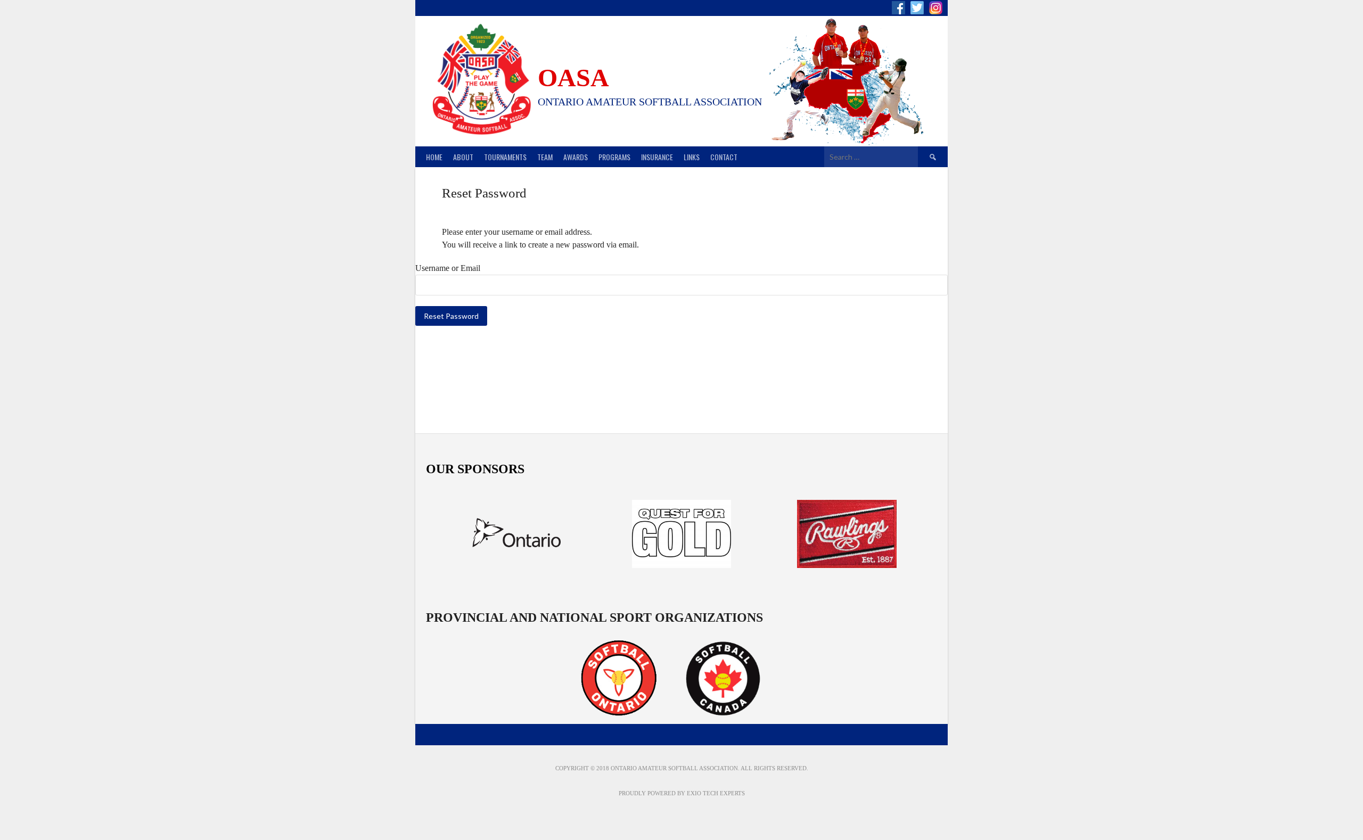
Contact (723, 156)
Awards (575, 156)
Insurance (657, 156)
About (463, 156)
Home (434, 156)
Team (545, 156)
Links (692, 156)
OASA (573, 77)
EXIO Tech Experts (716, 793)
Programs (614, 156)
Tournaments (505, 156)
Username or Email (447, 268)
